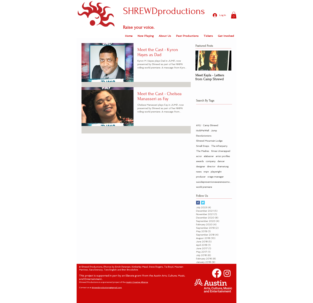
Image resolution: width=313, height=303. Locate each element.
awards (200, 161)
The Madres (202, 151)
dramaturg (223, 166)
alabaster (209, 156)
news (199, 171)
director (211, 166)
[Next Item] (226, 60)
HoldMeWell (202, 130)
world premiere (204, 187)
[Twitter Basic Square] (203, 202)
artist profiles (223, 156)
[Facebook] (216, 273)
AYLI (198, 125)
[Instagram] (227, 273)
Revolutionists (203, 135)
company (211, 161)
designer (200, 166)
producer (201, 176)
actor (199, 156)
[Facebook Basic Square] (198, 202)
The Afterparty (219, 146)
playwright (216, 171)
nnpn (206, 171)
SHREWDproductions (164, 11)
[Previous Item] (200, 60)
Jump (214, 130)
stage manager (216, 176)
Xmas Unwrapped (220, 151)
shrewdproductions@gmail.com (107, 287)
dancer (221, 161)
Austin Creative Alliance (137, 282)
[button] (234, 15)
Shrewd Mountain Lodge (209, 140)
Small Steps (202, 146)
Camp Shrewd (210, 125)
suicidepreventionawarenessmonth (214, 182)
